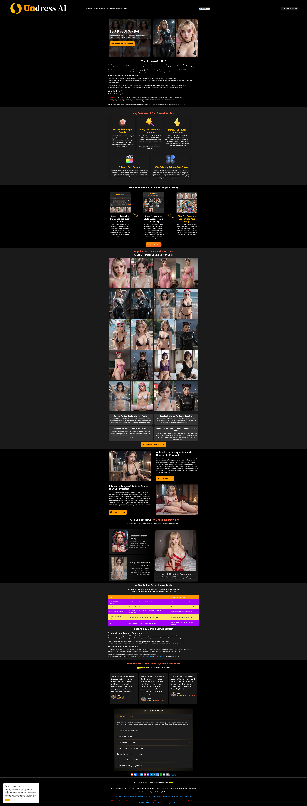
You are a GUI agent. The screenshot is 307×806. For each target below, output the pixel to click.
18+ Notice (149, 656)
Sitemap (170, 782)
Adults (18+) (114, 97)
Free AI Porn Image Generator (183, 796)
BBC (158, 796)
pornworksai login (165, 796)
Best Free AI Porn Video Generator (133, 796)
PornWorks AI (119, 796)
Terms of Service (159, 656)
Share (172, 774)
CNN (172, 796)
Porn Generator (152, 796)
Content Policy (141, 656)
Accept (7, 800)
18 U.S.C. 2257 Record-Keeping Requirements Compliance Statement (160, 803)
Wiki (145, 796)
